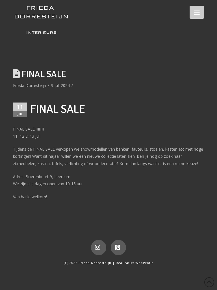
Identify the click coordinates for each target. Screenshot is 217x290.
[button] (197, 12)
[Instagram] (98, 247)
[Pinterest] (118, 247)
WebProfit (144, 263)
